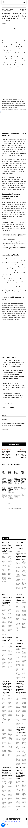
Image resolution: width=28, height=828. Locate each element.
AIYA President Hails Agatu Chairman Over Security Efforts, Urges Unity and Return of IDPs (13, 395)
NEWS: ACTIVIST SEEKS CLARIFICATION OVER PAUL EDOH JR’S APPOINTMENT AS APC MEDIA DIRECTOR (17, 481)
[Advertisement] (14, 84)
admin (4, 23)
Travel (11, 9)
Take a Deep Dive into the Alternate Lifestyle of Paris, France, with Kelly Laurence (21, 454)
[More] (24, 28)
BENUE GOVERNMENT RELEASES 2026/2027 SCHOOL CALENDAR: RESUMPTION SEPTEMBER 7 (21, 642)
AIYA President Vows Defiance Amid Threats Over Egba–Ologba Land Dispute (21, 730)
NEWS (7, 9)
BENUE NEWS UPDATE (3, 472)
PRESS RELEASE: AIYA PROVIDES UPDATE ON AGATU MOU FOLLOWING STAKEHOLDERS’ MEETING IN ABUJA (20, 773)
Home (3, 9)
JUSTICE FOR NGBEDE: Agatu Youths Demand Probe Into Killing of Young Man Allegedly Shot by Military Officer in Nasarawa (13, 363)
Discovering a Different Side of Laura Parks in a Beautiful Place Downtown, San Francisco (6, 455)
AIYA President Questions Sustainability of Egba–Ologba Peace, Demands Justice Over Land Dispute (7, 772)
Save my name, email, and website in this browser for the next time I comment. (14, 424)
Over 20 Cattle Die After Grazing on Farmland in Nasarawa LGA (7, 640)
